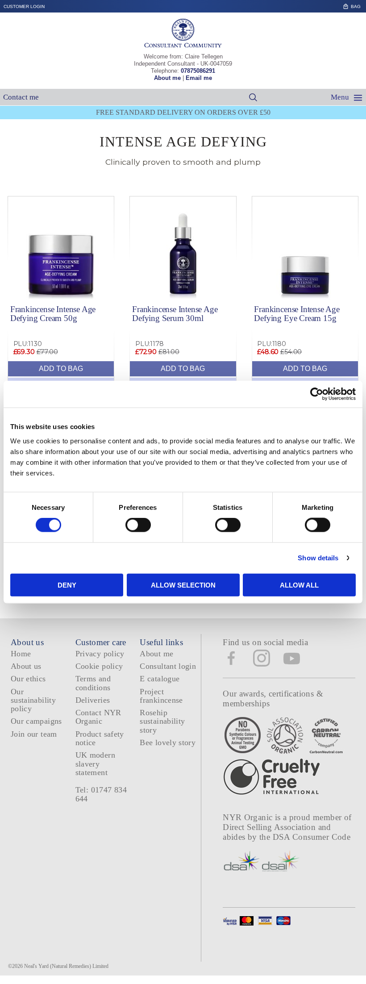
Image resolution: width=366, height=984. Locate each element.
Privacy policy (100, 653)
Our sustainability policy (33, 700)
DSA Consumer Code (312, 837)
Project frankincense (161, 696)
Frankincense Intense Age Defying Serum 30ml (174, 313)
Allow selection (183, 584)
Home (21, 653)
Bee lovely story (167, 742)
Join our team (34, 734)
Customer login (24, 6)
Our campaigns (36, 721)
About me (167, 78)
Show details (318, 558)
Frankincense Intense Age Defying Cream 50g (53, 313)
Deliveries (92, 700)
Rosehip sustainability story (162, 721)
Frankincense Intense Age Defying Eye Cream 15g (296, 313)
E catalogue (159, 678)
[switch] (138, 525)
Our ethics (28, 678)
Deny (67, 584)
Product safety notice (99, 738)
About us (26, 666)
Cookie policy (99, 666)
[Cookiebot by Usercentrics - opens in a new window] (317, 394)
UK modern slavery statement (95, 764)
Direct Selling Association (270, 827)
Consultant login (168, 666)
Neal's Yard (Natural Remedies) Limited (66, 966)
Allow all (299, 584)
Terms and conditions (93, 683)
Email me (199, 78)
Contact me (21, 97)
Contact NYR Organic (98, 716)
